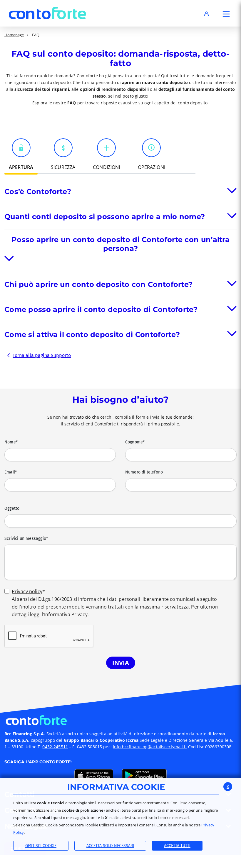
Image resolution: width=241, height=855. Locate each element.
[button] (226, 15)
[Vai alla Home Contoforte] (120, 719)
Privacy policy (27, 591)
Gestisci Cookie (40, 845)
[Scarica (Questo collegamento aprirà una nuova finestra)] (93, 775)
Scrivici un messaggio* (26, 538)
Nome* (11, 442)
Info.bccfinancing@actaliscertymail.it (150, 746)
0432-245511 (55, 746)
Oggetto (11, 508)
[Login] (206, 15)
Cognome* (135, 442)
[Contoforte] (47, 13)
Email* (10, 472)
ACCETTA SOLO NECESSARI (110, 845)
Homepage (14, 35)
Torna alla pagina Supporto (42, 355)
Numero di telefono (144, 472)
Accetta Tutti (177, 845)
